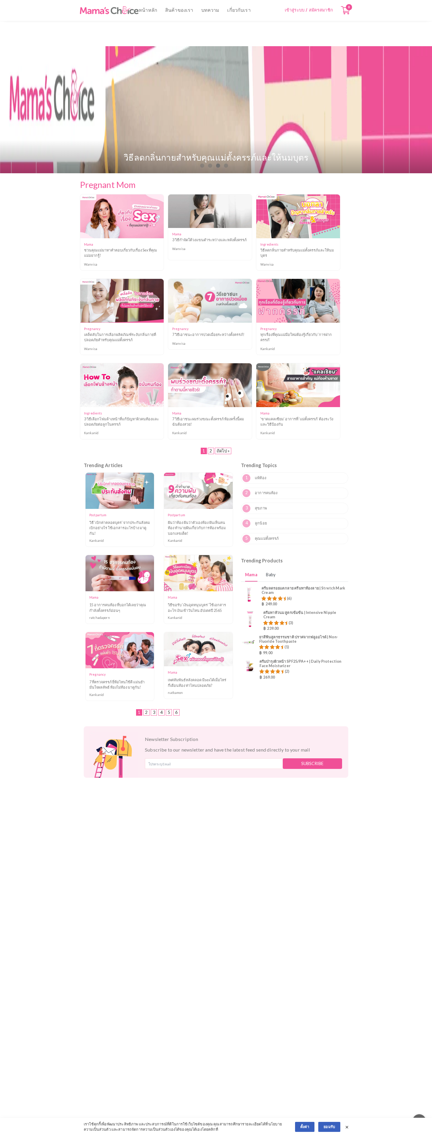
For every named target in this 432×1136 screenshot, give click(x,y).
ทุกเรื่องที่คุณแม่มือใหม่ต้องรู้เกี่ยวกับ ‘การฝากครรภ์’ (296, 337)
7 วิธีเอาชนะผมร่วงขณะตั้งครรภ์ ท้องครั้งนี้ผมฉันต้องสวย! (208, 422)
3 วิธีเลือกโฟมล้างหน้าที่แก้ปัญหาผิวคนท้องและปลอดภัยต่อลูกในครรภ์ (121, 422)
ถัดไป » (223, 450)
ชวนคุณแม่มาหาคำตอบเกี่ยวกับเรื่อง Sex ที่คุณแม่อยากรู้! (120, 253)
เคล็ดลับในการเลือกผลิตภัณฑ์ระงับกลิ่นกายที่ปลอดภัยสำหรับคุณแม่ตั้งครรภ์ (120, 337)
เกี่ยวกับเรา (238, 10)
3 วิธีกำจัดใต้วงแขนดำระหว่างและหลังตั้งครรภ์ (209, 240)
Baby (270, 574)
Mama (251, 574)
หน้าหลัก (148, 10)
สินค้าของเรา (179, 10)
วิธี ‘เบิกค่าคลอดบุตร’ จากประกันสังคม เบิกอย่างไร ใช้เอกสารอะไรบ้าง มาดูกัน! (119, 528)
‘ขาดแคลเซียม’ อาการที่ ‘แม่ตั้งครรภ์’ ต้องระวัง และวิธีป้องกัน (296, 422)
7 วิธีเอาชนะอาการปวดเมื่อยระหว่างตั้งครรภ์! (208, 334)
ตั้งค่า (304, 1127)
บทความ (210, 10)
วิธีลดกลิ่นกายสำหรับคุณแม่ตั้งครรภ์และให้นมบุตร (297, 253)
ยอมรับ (329, 1127)
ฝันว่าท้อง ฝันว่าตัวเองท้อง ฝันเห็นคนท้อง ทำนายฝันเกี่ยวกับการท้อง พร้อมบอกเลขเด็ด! (197, 528)
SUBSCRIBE (312, 763)
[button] (202, 166)
